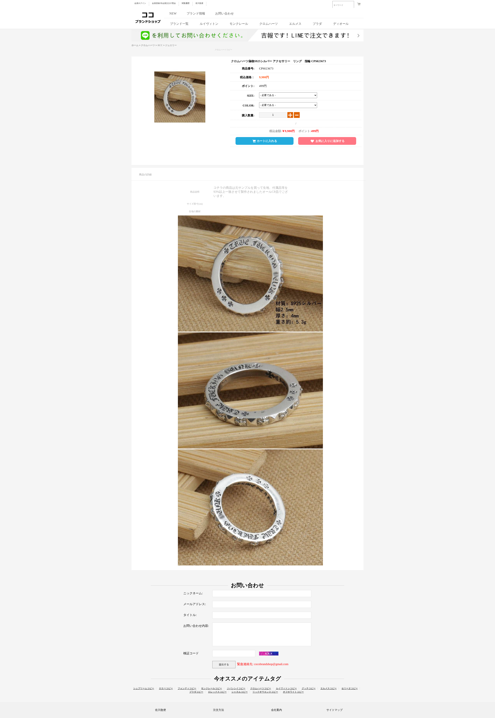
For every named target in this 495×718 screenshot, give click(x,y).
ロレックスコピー (217, 692)
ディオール (341, 23)
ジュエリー (171, 45)
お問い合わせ (224, 13)
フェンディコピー (187, 688)
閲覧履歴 (185, 3)
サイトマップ (334, 710)
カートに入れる (267, 140)
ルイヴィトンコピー (286, 688)
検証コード (191, 653)
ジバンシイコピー (236, 688)
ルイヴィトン (209, 23)
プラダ (317, 23)
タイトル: (189, 615)
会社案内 (276, 710)
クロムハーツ (268, 23)
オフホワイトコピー (293, 692)
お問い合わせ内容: (196, 625)
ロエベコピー (166, 688)
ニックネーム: (193, 593)
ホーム (134, 45)
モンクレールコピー (211, 688)
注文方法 (218, 710)
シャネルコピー (239, 692)
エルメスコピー (328, 688)
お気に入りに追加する (330, 140)
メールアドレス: (194, 604)
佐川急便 (199, 3)
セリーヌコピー (349, 688)
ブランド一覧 (179, 23)
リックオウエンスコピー (265, 692)
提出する (224, 664)
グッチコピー (309, 688)
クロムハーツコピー (223, 50)
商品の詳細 (145, 174)
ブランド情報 (196, 13)
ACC (160, 45)
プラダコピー (196, 692)
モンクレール (239, 23)
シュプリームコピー (143, 688)
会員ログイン (140, 3)
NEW (173, 13)
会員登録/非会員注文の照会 (164, 3)
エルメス (295, 23)
